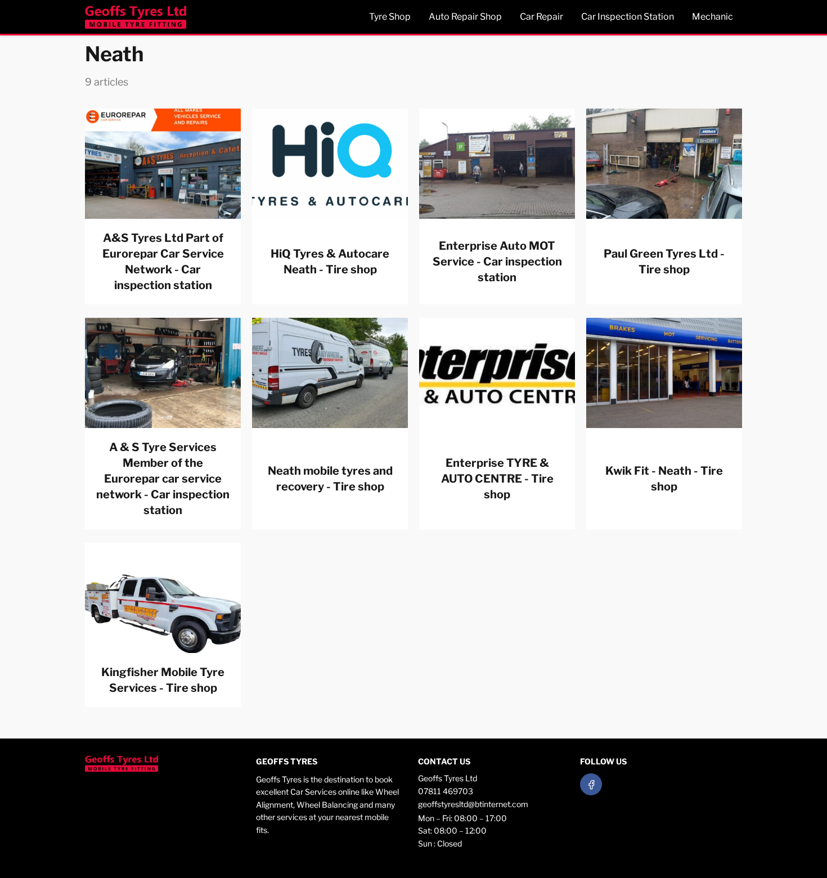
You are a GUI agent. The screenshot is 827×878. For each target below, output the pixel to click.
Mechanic (712, 16)
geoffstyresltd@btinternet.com (473, 804)
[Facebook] (591, 784)
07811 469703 (445, 791)
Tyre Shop (390, 16)
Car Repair (541, 16)
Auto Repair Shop (465, 16)
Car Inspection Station (627, 16)
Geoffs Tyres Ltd (447, 778)
